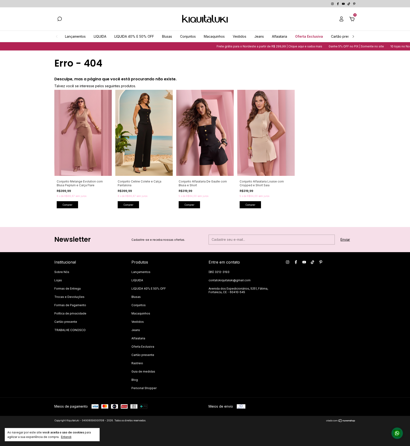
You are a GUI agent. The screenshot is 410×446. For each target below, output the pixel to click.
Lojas (58, 280)
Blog (134, 380)
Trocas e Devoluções (69, 297)
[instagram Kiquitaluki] (333, 3)
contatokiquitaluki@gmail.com (230, 280)
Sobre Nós (61, 272)
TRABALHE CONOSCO (70, 330)
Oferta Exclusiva (309, 36)
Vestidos (239, 36)
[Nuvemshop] (341, 421)
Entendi (66, 437)
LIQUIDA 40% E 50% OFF (134, 36)
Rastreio (137, 363)
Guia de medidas (143, 371)
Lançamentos (75, 36)
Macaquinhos (214, 36)
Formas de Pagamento (70, 305)
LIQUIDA (100, 36)
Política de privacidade (70, 313)
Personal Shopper (144, 388)
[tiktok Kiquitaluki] (349, 3)
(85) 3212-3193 (219, 272)
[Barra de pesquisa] (59, 19)
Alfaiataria (279, 36)
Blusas (167, 36)
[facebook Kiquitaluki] (338, 3)
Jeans (259, 36)
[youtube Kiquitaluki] (343, 3)
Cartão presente (344, 36)
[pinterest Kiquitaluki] (354, 3)
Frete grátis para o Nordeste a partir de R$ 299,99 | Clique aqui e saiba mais (257, 46)
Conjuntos (188, 36)
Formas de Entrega (67, 288)
